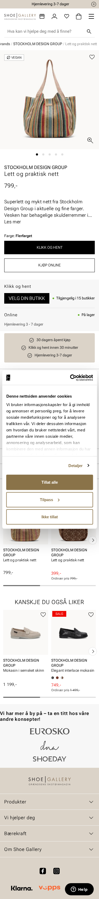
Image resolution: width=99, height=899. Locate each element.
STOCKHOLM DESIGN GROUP (37, 44)
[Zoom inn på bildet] (90, 140)
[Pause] (93, 4)
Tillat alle (49, 482)
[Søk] (89, 31)
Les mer (12, 221)
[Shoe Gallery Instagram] (56, 871)
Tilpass (46, 499)
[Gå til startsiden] (20, 16)
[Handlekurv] (79, 16)
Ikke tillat (49, 517)
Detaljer (75, 465)
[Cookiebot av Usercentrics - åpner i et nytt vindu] (70, 377)
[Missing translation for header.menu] (91, 16)
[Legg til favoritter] (92, 57)
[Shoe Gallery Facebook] (42, 871)
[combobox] (45, 31)
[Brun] (57, 677)
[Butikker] (42, 16)
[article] (25, 535)
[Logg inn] (54, 16)
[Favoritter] (67, 16)
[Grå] (62, 677)
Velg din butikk (27, 298)
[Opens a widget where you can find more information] (79, 889)
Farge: (18, 236)
